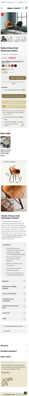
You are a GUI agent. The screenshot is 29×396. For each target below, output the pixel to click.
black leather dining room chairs (12, 237)
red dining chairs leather (19, 254)
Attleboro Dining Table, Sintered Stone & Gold (5, 151)
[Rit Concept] (9, 2)
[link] (9, 54)
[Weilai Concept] (4, 2)
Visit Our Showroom (14, 102)
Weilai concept (11, 394)
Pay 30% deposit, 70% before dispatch (14, 96)
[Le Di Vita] (14, 2)
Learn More (20, 121)
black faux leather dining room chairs (16, 235)
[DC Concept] (20, 2)
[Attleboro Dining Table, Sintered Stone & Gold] (5, 142)
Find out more (6, 372)
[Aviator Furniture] (25, 2)
